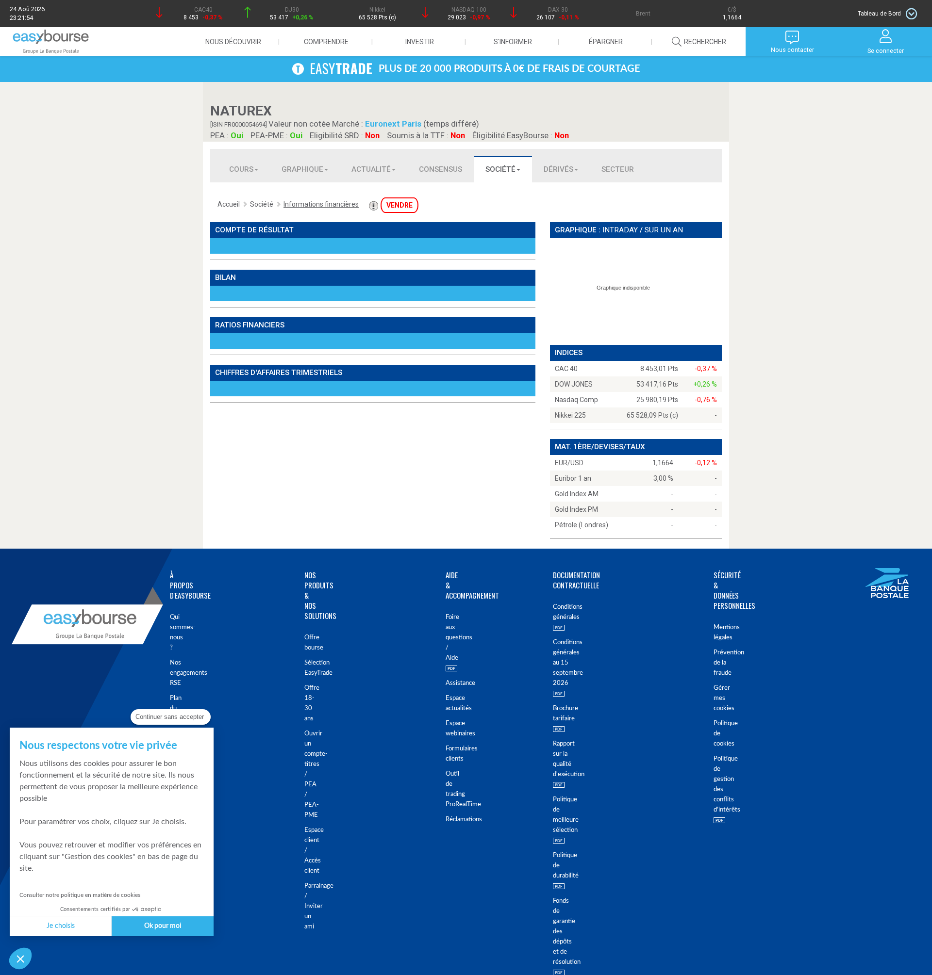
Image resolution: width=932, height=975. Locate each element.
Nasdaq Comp (576, 400)
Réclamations (447, 819)
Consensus (440, 169)
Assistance (447, 683)
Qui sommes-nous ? (175, 632)
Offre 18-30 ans (310, 703)
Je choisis (61, 926)
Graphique (302, 169)
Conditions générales (561, 612)
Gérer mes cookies (721, 698)
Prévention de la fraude (721, 663)
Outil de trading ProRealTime (447, 789)
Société (500, 169)
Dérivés (558, 169)
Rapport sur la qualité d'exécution (561, 759)
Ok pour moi (163, 926)
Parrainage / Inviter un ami (310, 906)
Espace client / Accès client (310, 850)
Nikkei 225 (570, 415)
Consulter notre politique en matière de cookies (79, 895)
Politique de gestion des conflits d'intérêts (721, 784)
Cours (241, 169)
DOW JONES (574, 384)
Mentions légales (721, 632)
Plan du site (175, 708)
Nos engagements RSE (175, 673)
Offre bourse (310, 642)
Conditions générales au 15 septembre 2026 (561, 662)
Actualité (371, 169)
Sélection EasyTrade (310, 668)
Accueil (228, 204)
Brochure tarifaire (561, 713)
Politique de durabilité (561, 865)
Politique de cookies (721, 733)
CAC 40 (566, 369)
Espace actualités (447, 703)
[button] (20, 958)
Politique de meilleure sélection (561, 814)
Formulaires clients (447, 754)
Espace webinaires (447, 728)
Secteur (617, 169)
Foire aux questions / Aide (447, 637)
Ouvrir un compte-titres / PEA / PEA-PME (310, 774)
